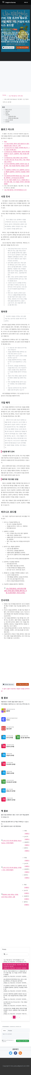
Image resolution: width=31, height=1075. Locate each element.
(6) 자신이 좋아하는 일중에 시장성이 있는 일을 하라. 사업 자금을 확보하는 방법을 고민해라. (16, 166)
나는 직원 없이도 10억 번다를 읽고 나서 (15, 190)
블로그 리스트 (8, 109)
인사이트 (7, 121)
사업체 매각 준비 (12, 116)
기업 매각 (7, 114)
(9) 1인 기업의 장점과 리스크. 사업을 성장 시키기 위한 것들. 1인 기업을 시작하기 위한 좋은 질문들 (17, 182)
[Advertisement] (15, 76)
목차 (5, 141)
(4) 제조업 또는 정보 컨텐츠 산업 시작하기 (16, 158)
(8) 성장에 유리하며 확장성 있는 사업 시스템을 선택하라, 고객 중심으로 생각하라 (16, 177)
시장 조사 (7, 111)
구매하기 (27, 833)
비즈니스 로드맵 (9, 120)
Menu (25, 2)
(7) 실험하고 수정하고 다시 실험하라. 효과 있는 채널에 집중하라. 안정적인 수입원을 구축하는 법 (16, 172)
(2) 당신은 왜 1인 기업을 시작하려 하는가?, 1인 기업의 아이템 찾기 (17, 149)
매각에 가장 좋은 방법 (13, 118)
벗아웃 (6, 113)
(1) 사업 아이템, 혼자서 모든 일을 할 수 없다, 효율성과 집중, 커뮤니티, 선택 (16, 144)
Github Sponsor (9, 47)
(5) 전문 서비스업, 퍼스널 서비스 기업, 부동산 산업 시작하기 (17, 161)
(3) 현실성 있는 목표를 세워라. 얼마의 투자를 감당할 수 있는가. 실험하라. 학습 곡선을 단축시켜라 (16, 154)
